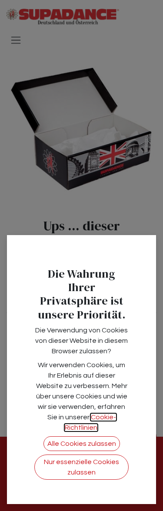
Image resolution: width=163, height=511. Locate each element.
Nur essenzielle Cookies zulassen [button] (81, 467)
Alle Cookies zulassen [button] (81, 443)
